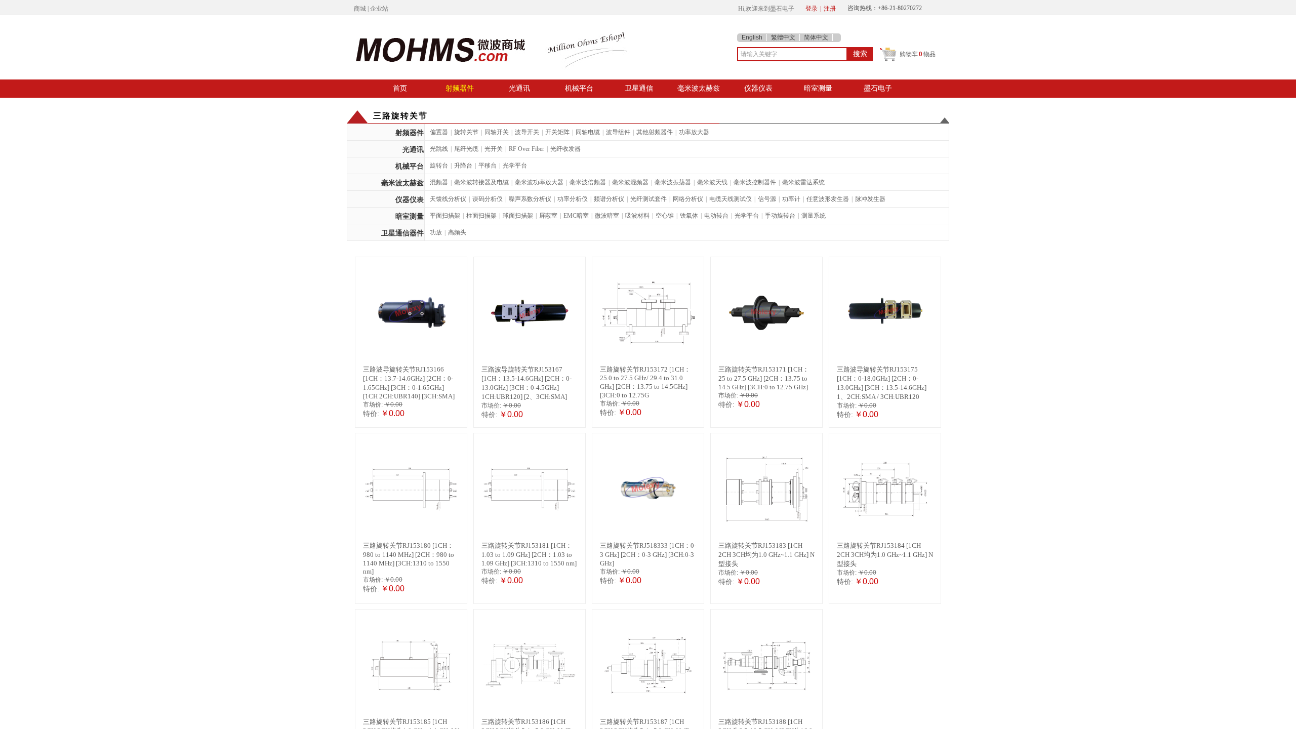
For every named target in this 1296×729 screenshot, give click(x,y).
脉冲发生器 (870, 198)
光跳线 (439, 148)
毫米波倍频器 (588, 182)
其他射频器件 (654, 132)
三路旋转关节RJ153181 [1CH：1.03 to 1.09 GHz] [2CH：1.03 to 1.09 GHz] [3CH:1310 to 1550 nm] (529, 554)
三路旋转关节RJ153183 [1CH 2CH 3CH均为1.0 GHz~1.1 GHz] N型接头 (766, 555)
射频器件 (460, 88)
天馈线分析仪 (448, 198)
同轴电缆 (588, 132)
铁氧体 (689, 215)
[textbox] (792, 54)
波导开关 (527, 132)
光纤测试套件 (648, 198)
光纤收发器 (565, 148)
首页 (400, 88)
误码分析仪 (487, 198)
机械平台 (579, 88)
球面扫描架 (518, 215)
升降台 (463, 165)
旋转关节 (466, 132)
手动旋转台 (780, 215)
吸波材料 (637, 215)
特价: (371, 414)
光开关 (493, 148)
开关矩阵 (557, 132)
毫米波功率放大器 (539, 182)
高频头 (457, 232)
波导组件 (618, 132)
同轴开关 (496, 132)
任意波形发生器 (827, 198)
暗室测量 (818, 88)
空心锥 (665, 215)
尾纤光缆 (466, 148)
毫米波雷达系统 (803, 182)
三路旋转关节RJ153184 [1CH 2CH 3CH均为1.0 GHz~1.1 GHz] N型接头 (885, 555)
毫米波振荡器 (673, 182)
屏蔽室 (548, 215)
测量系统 (813, 215)
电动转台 (716, 215)
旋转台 (439, 165)
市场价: (373, 404)
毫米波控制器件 (755, 182)
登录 (811, 8)
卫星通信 (639, 88)
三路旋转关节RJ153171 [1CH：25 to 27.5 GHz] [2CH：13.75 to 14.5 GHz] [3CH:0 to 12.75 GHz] (763, 378)
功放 (436, 232)
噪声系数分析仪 (530, 198)
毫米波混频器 (630, 182)
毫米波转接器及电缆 (481, 182)
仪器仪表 (758, 88)
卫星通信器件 (402, 233)
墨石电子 (878, 88)
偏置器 (439, 132)
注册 (830, 8)
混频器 (439, 182)
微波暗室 (607, 215)
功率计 (791, 198)
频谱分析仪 (609, 198)
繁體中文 (783, 37)
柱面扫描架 (481, 215)
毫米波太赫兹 (698, 88)
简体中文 (816, 37)
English (752, 37)
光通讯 (519, 88)
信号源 (767, 198)
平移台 (487, 165)
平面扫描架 (445, 215)
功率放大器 (694, 132)
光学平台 (515, 165)
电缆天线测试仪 (730, 198)
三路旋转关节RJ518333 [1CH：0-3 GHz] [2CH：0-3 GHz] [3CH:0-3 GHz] (648, 554)
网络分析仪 (688, 198)
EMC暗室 (576, 215)
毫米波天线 (712, 182)
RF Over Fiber (526, 148)
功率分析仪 (572, 198)
